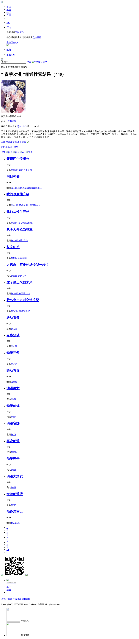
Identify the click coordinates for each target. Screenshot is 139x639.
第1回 (13, 399)
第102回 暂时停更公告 (21, 170)
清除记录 (19, 32)
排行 (9, 12)
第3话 (13, 505)
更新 (9, 9)
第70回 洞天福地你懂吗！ (23, 223)
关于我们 (5, 599)
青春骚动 (13, 335)
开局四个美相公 (18, 159)
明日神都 (13, 176)
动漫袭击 (13, 458)
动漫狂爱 (13, 353)
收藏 (3, 142)
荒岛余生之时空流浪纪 (23, 300)
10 (8, 549)
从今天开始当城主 (20, 229)
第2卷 (13, 434)
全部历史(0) (12, 42)
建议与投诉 (15, 599)
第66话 (14, 381)
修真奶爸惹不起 (8, 116)
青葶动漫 (12, 121)
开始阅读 (10, 142)
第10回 (14, 452)
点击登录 (37, 37)
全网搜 (43, 62)
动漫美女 (13, 388)
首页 (9, 7)
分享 (3, 152)
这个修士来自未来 (20, 282)
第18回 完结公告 (19, 276)
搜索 (29, 62)
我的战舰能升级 (18, 194)
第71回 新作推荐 (19, 258)
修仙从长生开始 (18, 212)
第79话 (14, 329)
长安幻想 (13, 247)
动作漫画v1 (15, 511)
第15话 (14, 346)
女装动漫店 (15, 494)
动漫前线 (13, 406)
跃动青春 (13, 317)
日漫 (9, 15)
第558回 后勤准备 (19, 240)
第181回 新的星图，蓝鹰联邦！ (26, 205)
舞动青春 (13, 370)
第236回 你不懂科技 (20, 293)
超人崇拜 (15, 522)
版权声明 (26, 599)
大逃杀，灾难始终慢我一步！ (28, 264)
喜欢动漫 (13, 441)
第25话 (14, 364)
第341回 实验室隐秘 (20, 311)
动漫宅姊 (13, 423)
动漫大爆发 (15, 476)
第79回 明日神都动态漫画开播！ (26, 188)
